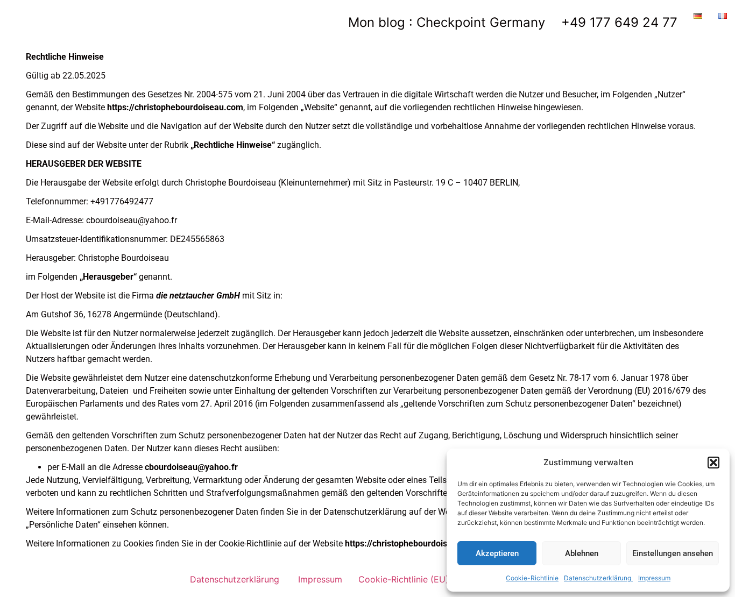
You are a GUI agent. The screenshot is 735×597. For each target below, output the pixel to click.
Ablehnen (581, 553)
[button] (713, 462)
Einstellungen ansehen (672, 553)
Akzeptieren (497, 553)
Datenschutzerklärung (598, 578)
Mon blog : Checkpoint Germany (446, 22)
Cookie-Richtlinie (532, 578)
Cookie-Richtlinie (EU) (403, 579)
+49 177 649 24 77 (619, 22)
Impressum (654, 578)
